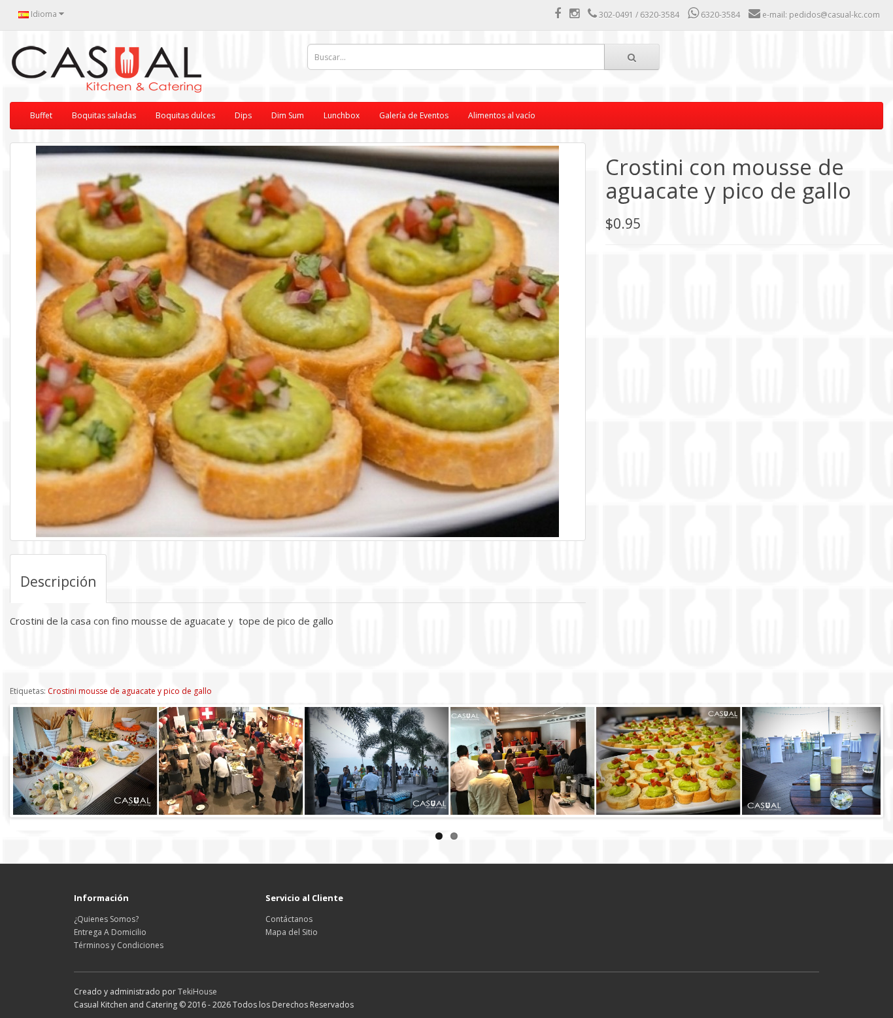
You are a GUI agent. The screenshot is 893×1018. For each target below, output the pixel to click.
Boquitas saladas (104, 115)
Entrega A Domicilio (110, 932)
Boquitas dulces (185, 115)
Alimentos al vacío (501, 115)
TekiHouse (197, 991)
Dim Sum (287, 115)
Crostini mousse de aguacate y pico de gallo (130, 691)
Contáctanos (288, 919)
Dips (243, 115)
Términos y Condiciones (118, 945)
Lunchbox (342, 115)
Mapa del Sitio (291, 932)
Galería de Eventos (413, 115)
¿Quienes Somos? (106, 919)
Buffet (41, 115)
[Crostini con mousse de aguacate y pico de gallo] (298, 341)
